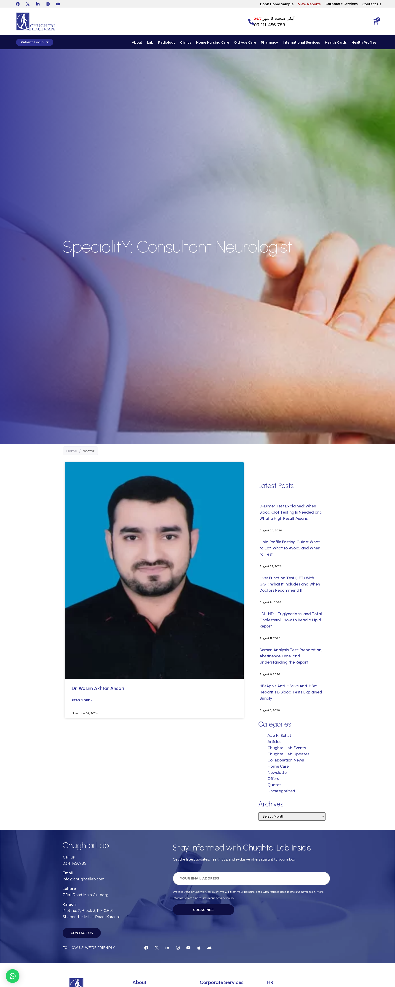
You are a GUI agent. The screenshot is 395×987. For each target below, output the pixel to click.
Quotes (274, 785)
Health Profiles (364, 42)
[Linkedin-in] (38, 4)
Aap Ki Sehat (279, 735)
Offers (273, 779)
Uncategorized (281, 791)
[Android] (209, 948)
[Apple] (199, 948)
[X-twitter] (28, 4)
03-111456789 (74, 863)
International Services (301, 42)
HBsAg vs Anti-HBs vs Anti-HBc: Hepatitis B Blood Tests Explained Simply (290, 692)
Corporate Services (342, 4)
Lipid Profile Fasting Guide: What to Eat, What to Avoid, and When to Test (289, 548)
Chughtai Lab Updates (288, 754)
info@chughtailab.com (83, 879)
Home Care (278, 766)
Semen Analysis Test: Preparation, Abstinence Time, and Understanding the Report (290, 656)
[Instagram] (48, 4)
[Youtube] (58, 4)
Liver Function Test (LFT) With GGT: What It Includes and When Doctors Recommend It (289, 584)
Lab (150, 42)
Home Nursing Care (212, 42)
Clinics (185, 42)
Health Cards (336, 42)
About (137, 42)
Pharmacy (269, 42)
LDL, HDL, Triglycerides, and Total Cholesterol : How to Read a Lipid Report (290, 620)
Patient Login (32, 42)
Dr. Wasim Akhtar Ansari (98, 688)
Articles (274, 742)
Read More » (82, 700)
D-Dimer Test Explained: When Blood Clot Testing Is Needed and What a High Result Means (290, 512)
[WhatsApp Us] (12, 976)
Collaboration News (285, 760)
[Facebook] (17, 4)
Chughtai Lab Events (286, 748)
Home (71, 451)
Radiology (166, 42)
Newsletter (277, 772)
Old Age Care (245, 42)
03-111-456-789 (269, 24)
